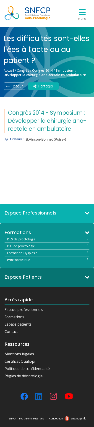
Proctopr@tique (18, 260)
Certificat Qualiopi (20, 361)
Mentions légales (19, 353)
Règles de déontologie (24, 375)
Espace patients (18, 324)
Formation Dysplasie (22, 253)
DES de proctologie (21, 239)
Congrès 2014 (42, 70)
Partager (45, 86)
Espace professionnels (24, 309)
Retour (16, 86)
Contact (11, 331)
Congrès (23, 70)
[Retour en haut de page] (86, 422)
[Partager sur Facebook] (24, 396)
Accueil (9, 70)
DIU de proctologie (21, 246)
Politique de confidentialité (27, 368)
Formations (14, 316)
